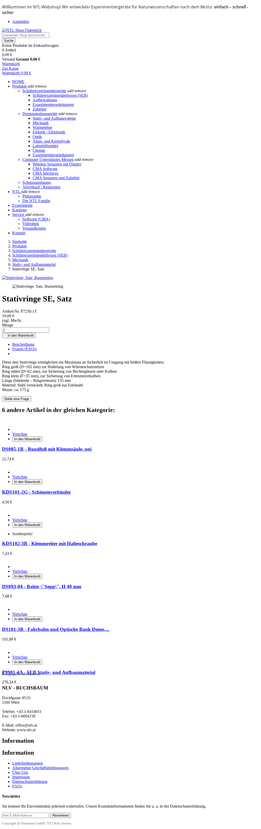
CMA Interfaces (45, 173)
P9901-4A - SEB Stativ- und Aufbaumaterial (48, 672)
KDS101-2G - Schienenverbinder (36, 492)
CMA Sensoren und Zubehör (56, 178)
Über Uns (20, 772)
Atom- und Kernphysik (51, 141)
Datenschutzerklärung (29, 781)
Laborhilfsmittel (45, 146)
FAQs (17, 786)
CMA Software (45, 169)
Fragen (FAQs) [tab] (24, 349)
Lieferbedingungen (27, 763)
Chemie (39, 150)
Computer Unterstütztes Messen (48, 159)
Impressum (21, 777)
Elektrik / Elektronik (49, 132)
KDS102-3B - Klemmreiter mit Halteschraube (49, 543)
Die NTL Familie (36, 201)
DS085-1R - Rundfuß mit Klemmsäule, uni (47, 449)
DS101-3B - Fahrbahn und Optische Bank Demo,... (55, 629)
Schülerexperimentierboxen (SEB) (60, 95)
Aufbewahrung (45, 100)
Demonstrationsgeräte (39, 114)
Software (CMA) (36, 219)
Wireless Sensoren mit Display (57, 164)
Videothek (30, 224)
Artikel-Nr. (11, 311)
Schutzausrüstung (36, 182)
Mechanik (41, 123)
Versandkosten (34, 228)
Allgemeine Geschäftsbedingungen (40, 768)
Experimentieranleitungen (53, 104)
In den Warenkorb (19, 335)
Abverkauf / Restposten (41, 187)
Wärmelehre (42, 127)
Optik (37, 136)
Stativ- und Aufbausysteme (54, 118)
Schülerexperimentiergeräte (44, 91)
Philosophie (31, 196)
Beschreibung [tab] (23, 344)
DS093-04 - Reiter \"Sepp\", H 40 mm (41, 586)
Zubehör (39, 109)
